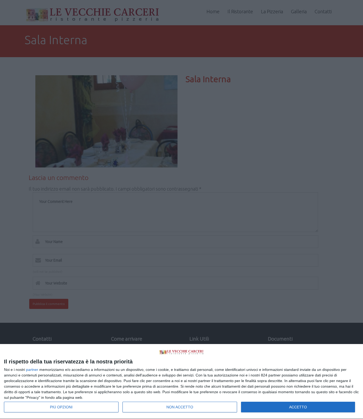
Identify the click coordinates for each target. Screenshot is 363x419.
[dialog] (181, 381)
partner (32, 369)
